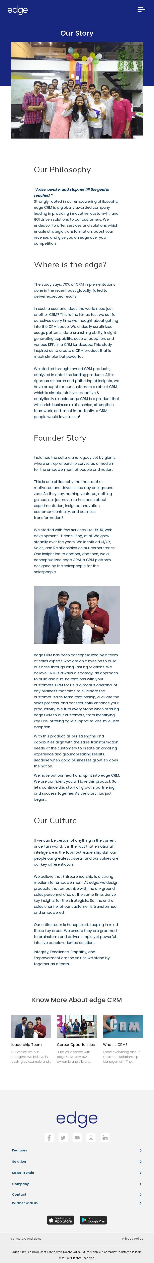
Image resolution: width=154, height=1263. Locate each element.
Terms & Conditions (26, 1239)
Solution (19, 1161)
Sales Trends (23, 1172)
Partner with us (25, 1203)
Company (20, 1184)
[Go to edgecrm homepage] (16, 10)
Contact (19, 1194)
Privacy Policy (132, 1239)
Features (19, 1150)
